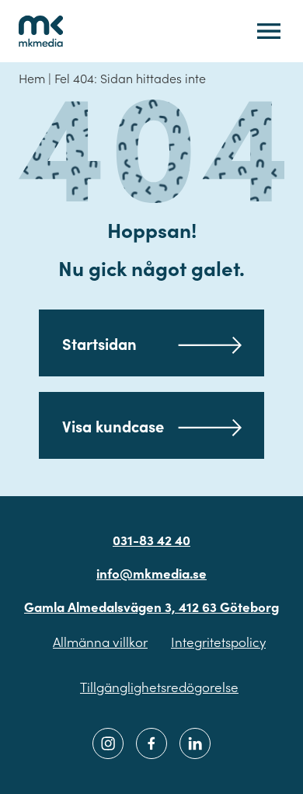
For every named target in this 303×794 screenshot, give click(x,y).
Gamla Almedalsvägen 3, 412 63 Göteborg (151, 606)
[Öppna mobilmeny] (268, 31)
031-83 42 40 (151, 539)
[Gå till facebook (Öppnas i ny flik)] (151, 743)
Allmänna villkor (100, 641)
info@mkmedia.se (151, 573)
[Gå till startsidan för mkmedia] (41, 31)
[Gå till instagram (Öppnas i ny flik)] (108, 743)
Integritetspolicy (218, 641)
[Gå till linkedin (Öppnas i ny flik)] (195, 743)
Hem (32, 77)
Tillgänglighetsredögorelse (159, 686)
